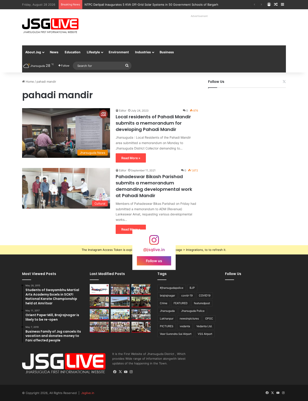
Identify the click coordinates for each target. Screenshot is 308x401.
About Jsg (33, 52)
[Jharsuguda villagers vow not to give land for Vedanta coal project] (141, 302)
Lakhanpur (166, 318)
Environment (119, 52)
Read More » (130, 158)
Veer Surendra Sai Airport (175, 334)
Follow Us (216, 81)
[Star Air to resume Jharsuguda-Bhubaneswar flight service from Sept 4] (99, 289)
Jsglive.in (87, 393)
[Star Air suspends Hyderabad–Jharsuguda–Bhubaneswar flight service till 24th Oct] (120, 302)
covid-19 (187, 295)
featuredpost (202, 303)
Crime (163, 303)
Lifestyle (93, 52)
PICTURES (166, 326)
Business (167, 52)
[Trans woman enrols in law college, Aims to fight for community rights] (99, 302)
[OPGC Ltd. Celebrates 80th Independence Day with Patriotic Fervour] (99, 314)
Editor (122, 110)
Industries (143, 52)
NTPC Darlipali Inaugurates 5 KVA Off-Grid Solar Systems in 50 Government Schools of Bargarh (151, 4)
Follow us (154, 261)
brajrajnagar (167, 295)
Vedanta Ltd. (204, 326)
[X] (120, 372)
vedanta (185, 326)
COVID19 (204, 295)
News (54, 52)
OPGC (209, 318)
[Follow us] (154, 242)
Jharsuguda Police (193, 310)
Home (29, 81)
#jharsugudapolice (171, 287)
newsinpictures (189, 318)
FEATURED (181, 303)
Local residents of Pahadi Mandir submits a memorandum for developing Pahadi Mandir (153, 123)
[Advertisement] (194, 29)
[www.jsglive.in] (50, 25)
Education (72, 52)
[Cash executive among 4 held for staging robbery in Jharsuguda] (141, 289)
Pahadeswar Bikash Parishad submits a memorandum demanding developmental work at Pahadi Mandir (154, 186)
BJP (192, 287)
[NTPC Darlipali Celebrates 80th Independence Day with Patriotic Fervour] (120, 314)
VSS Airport (205, 334)
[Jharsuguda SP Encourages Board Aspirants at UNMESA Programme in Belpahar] (99, 327)
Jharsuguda (167, 310)
